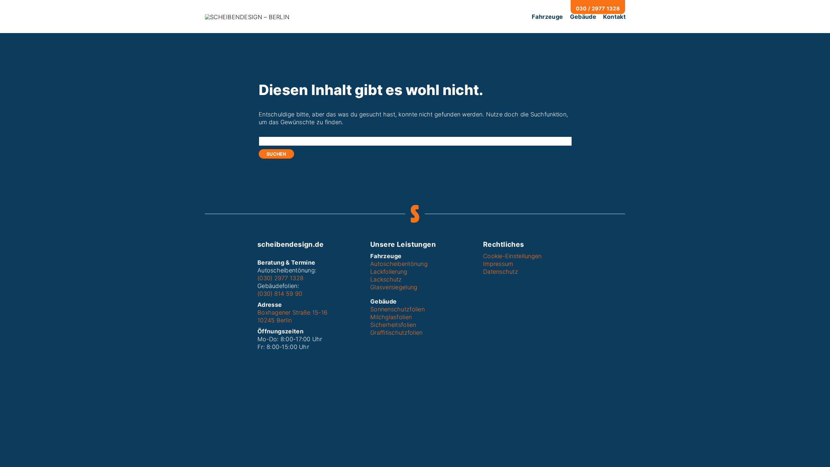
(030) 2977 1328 (280, 278)
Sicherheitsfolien (393, 324)
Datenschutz (500, 271)
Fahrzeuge (547, 16)
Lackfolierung (389, 271)
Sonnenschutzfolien (397, 309)
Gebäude (583, 16)
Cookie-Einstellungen (512, 256)
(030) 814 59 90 (279, 293)
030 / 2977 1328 (598, 8)
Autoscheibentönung (399, 263)
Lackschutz (386, 279)
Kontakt (614, 16)
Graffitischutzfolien (396, 332)
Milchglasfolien (391, 317)
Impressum (498, 263)
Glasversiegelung (393, 287)
